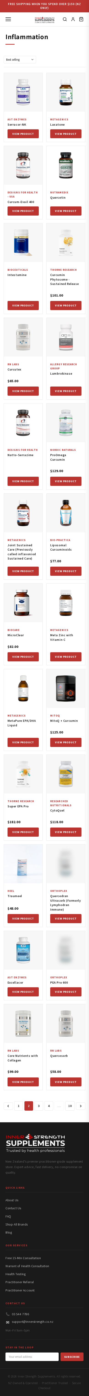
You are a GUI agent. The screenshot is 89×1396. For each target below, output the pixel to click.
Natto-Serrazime (21, 455)
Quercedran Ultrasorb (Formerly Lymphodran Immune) (65, 903)
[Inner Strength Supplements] (45, 19)
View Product (23, 133)
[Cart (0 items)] (81, 19)
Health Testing (15, 1274)
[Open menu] (8, 19)
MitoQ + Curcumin (64, 721)
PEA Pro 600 (59, 982)
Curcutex (14, 369)
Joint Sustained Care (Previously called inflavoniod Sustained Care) (22, 552)
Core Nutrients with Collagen (23, 1058)
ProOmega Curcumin (58, 457)
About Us (11, 1200)
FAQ (8, 1216)
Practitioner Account (20, 1290)
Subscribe (72, 1356)
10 (70, 1106)
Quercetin (57, 197)
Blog (8, 1232)
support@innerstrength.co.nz (32, 1322)
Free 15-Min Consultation (23, 1258)
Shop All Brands (16, 1224)
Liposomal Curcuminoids (61, 547)
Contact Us (13, 1208)
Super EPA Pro (18, 806)
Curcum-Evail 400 (21, 202)
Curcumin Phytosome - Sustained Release (64, 279)
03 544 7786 (20, 1314)
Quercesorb (59, 1056)
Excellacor (15, 982)
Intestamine (17, 275)
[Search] (65, 19)
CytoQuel (57, 810)
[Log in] (73, 19)
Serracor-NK (17, 124)
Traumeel (15, 896)
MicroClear (16, 635)
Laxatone (57, 124)
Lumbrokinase (61, 373)
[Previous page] (8, 1106)
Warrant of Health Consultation (27, 1266)
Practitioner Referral (19, 1282)
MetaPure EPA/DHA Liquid (22, 723)
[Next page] (80, 1106)
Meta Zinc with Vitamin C (61, 637)
